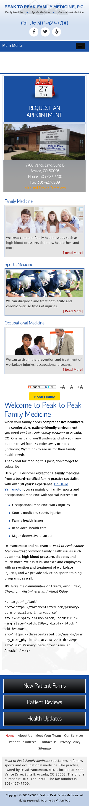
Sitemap (44, 749)
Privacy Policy (70, 742)
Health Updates (45, 718)
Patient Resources (23, 742)
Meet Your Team (48, 736)
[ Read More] (73, 253)
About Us (25, 736)
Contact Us (48, 742)
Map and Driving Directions (45, 188)
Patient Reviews (44, 702)
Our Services (74, 736)
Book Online (44, 397)
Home (10, 736)
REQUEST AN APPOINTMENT (44, 111)
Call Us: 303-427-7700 (44, 23)
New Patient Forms (45, 685)
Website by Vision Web (55, 801)
